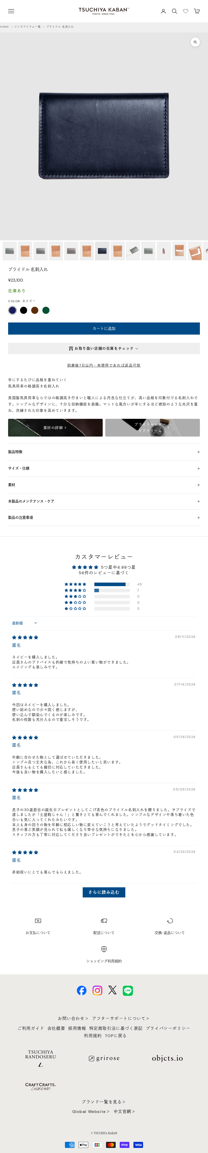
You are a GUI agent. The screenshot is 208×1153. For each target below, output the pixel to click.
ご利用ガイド (31, 1028)
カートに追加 (104, 328)
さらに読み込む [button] (103, 892)
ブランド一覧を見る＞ (104, 1102)
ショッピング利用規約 (104, 961)
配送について (104, 932)
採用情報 (77, 1028)
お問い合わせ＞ (73, 1018)
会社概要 (56, 1028)
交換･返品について (170, 932)
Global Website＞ (91, 1111)
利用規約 (93, 1035)
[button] (76, 584)
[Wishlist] (186, 11)
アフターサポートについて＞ (121, 1018)
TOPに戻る (116, 1035)
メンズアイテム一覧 (27, 26)
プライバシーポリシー (168, 1028)
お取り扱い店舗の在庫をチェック (104, 348)
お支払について (38, 932)
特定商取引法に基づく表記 (116, 1028)
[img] (25, 637)
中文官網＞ (125, 1111)
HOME (4, 26)
